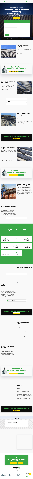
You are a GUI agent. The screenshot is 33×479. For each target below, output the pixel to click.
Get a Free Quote (21, 71)
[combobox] (23, 27)
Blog (18, 1)
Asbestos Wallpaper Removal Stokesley (22, 445)
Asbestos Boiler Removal (3, 474)
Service (15, 1)
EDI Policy (18, 475)
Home (9, 1)
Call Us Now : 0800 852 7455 (13, 71)
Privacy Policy (18, 474)
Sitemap (10, 475)
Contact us (21, 1)
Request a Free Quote (16, 138)
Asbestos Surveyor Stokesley (21, 446)
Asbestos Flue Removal (3, 475)
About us (12, 1)
